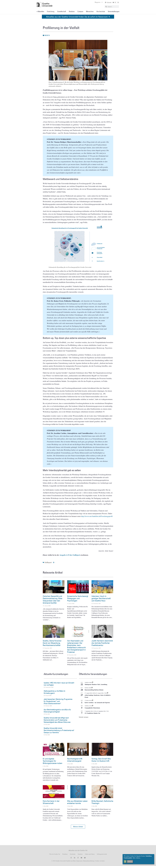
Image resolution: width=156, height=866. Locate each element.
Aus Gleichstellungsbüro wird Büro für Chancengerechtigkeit (57, 710)
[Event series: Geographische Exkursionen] (92, 705)
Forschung (50, 11)
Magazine (97, 2)
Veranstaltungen (113, 11)
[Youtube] (81, 857)
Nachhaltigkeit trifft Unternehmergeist (74, 759)
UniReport (48, 562)
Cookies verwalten (100, 861)
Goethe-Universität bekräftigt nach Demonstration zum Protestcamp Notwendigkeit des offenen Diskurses (57, 720)
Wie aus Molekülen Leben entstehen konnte (77, 802)
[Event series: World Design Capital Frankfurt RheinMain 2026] (107, 693)
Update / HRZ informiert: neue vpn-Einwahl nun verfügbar (59, 684)
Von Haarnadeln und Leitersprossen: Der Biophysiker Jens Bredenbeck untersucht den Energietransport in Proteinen (76, 646)
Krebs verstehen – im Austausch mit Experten (97, 702)
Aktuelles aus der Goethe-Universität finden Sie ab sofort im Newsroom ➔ (78, 16)
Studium (72, 11)
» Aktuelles (40, 11)
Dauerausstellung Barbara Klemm (94, 690)
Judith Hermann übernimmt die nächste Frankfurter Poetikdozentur (102, 643)
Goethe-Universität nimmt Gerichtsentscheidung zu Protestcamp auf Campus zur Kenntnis (59, 730)
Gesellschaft (61, 11)
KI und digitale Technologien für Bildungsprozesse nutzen (52, 760)
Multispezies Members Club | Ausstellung (96, 684)
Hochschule (101, 11)
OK (125, 861)
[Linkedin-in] (74, 857)
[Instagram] (71, 857)
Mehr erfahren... (137, 858)
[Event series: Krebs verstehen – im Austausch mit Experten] (92, 700)
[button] (78, 827)
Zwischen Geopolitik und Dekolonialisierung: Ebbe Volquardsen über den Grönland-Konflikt (52, 599)
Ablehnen (130, 861)
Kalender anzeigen (83, 717)
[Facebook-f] (78, 857)
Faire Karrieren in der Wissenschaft (51, 802)
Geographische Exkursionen (92, 708)
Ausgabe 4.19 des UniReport (70, 555)
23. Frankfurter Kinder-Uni (92, 713)
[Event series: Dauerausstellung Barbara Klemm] (92, 687)
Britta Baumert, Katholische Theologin (102, 802)
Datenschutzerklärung (88, 861)
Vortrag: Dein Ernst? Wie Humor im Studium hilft (101, 759)
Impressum (79, 861)
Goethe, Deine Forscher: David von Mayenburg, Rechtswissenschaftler (52, 643)
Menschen (90, 11)
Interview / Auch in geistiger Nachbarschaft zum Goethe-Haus (101, 598)
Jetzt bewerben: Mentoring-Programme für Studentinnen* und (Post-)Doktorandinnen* (58, 701)
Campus (80, 11)
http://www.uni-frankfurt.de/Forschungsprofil (97, 516)
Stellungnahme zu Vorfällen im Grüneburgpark (54, 692)
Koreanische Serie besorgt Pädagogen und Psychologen (77, 598)
